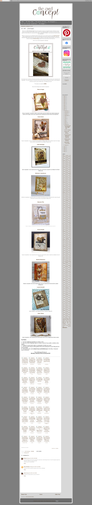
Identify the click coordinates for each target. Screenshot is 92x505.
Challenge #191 (68, 232)
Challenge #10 (65, 160)
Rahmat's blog (36, 38)
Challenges (64, 318)
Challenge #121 (65, 175)
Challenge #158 (68, 206)
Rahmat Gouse (56, 35)
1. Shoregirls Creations (24, 364)
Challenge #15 (68, 200)
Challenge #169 (68, 215)
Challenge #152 (68, 202)
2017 (65, 109)
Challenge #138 (65, 188)
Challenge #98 (65, 316)
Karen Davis (41, 116)
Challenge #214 (68, 249)
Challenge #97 (68, 315)
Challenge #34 (68, 268)
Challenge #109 (65, 156)
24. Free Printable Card (46, 413)
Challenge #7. (68, 294)
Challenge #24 (68, 262)
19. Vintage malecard (39, 403)
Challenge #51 (68, 281)
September (67, 115)
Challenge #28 (68, 264)
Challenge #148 (65, 199)
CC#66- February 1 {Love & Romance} (67, 140)
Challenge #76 (65, 299)
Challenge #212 (65, 248)
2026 (65, 96)
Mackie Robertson (40, 259)
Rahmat (25, 458)
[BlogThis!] (37, 451)
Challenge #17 (68, 157)
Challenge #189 (68, 230)
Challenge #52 (65, 282)
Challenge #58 (65, 286)
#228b (63, 155)
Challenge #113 (65, 169)
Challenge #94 (68, 313)
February (66, 124)
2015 (65, 148)
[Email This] (36, 451)
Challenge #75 (68, 298)
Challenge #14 (65, 192)
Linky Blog (56, 448)
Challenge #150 (65, 201)
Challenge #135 (65, 186)
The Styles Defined (40, 21)
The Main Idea (29, 21)
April (65, 121)
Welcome (69, 326)
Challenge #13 (65, 182)
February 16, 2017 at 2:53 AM (35, 466)
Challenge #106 (68, 155)
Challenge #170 (65, 216)
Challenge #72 (68, 296)
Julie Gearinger (40, 144)
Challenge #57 (68, 285)
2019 (65, 106)
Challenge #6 (68, 287)
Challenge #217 (68, 251)
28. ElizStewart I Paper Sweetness (46, 423)
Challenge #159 (65, 207)
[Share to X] (38, 451)
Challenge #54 (68, 283)
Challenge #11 (65, 167)
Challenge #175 (68, 219)
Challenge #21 (65, 246)
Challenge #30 (68, 266)
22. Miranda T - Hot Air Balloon (32, 413)
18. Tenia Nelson (32, 403)
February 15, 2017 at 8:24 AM (32, 458)
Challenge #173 (65, 218)
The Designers (51, 21)
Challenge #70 (65, 295)
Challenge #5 (65, 280)
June (65, 118)
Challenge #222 (68, 255)
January (66, 145)
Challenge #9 (65, 310)
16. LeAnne (46, 393)
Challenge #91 (68, 311)
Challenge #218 (65, 252)
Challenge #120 (68, 174)
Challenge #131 (68, 183)
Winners (65, 327)
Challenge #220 (65, 254)
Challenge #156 (65, 205)
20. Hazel (46, 403)
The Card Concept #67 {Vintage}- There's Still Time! (67, 127)
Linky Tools (53, 448)
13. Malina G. (24, 393)
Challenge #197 (68, 236)
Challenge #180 (68, 223)
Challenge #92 (65, 312)
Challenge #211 (68, 247)
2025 (65, 97)
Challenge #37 (68, 270)
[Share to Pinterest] (40, 451)
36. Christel (46, 442)
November (66, 112)
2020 (65, 105)
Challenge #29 (65, 265)
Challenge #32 (65, 158)
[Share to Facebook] (39, 451)
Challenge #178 (68, 221)
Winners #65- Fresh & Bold (67, 143)
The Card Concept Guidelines (29, 23)
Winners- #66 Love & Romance (66, 132)
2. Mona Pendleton (32, 364)
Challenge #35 (65, 269)
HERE (45, 83)
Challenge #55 (65, 284)
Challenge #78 (68, 300)
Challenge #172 (68, 217)
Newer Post (24, 494)
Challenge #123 (68, 176)
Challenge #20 (65, 239)
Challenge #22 (68, 253)
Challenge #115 (68, 170)
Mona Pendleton (27, 466)
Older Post (57, 494)
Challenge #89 (68, 309)
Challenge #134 (68, 185)
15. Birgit (39, 393)
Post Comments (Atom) (30, 496)
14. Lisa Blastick (32, 393)
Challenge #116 (65, 171)
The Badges (42, 23)
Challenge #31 (65, 267)
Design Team (68, 318)
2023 (65, 100)
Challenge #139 (68, 191)
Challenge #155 (68, 204)
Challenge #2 (68, 238)
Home (22, 21)
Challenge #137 (68, 187)
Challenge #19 (65, 231)
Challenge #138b (68, 189)
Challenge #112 (68, 168)
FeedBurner (67, 80)
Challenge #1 (68, 159)
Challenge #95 (65, 314)
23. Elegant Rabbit (39, 413)
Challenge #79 (65, 301)
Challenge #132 (65, 184)
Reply (25, 463)
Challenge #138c (65, 190)
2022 (65, 102)
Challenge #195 (65, 235)
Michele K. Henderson (40, 173)
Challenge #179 (65, 222)
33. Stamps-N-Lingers (25, 442)
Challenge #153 (65, 203)
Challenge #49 (68, 279)
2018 (65, 108)
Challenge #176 (65, 220)
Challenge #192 (65, 233)
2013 (65, 151)
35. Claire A (39, 442)
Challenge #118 (68, 172)
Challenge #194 (68, 234)
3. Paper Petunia (39, 364)
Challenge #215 (65, 250)
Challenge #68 (65, 293)
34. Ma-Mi (32, 442)
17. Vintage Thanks (25, 403)
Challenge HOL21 (68, 317)
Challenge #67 (26, 452)
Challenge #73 (65, 297)
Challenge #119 (65, 173)
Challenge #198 (65, 237)
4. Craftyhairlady (46, 364)
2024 (65, 99)
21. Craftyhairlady (25, 413)
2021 (65, 103)
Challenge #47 (65, 278)
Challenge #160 (68, 208)
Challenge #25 (65, 263)
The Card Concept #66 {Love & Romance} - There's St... (67, 136)
